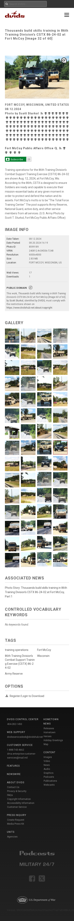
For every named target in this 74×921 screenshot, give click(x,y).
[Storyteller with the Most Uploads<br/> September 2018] (14, 139)
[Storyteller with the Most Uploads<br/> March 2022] (43, 126)
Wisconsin (43, 655)
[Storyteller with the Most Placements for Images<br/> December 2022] (7, 126)
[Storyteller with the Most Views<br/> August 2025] (21, 117)
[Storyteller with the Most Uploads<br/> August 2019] (43, 135)
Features (13, 765)
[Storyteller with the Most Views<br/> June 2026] (46, 113)
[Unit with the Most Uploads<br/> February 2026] (11, 152)
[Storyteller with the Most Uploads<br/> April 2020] (11, 135)
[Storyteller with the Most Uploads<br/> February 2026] (64, 113)
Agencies (12, 836)
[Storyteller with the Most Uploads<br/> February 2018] (39, 139)
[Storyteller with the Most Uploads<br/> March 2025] (39, 117)
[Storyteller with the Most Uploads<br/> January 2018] (43, 139)
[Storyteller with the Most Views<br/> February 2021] (25, 130)
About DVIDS (15, 782)
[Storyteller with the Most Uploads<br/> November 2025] (11, 117)
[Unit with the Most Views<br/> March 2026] (6, 152)
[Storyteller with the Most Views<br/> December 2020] (39, 130)
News (47, 765)
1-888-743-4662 (15, 749)
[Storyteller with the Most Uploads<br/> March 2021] (21, 130)
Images (48, 757)
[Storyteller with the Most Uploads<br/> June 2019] (50, 135)
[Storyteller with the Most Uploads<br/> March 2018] (36, 139)
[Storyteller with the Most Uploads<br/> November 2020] (50, 130)
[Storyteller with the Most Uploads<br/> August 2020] (61, 130)
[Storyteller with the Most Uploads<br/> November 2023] (29, 122)
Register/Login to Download (27, 696)
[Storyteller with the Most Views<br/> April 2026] (53, 113)
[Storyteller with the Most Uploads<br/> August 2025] (25, 117)
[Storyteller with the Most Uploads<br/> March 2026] (60, 113)
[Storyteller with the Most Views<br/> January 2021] (32, 130)
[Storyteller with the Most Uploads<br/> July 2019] (46, 135)
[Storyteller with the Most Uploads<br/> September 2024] (57, 117)
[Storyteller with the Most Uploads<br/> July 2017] (64, 139)
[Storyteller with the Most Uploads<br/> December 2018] (7, 139)
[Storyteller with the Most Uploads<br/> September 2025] (18, 117)
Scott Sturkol (29, 113)
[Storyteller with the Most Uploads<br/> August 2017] (61, 139)
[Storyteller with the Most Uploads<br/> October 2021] (61, 126)
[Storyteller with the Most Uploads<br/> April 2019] (57, 135)
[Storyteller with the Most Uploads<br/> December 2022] (11, 126)
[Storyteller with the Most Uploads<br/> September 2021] (64, 126)
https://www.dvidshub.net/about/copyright (29, 307)
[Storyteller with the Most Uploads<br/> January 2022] (50, 126)
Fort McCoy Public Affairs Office (29, 148)
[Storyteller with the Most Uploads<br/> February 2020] (18, 135)
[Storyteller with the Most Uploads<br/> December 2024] (50, 117)
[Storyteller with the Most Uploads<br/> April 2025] (32, 117)
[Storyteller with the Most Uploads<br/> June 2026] (50, 113)
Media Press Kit (15, 823)
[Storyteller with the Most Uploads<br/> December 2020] (43, 130)
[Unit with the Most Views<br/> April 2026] (65, 148)
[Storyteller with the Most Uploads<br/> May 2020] (7, 135)
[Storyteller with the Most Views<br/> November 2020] (46, 130)
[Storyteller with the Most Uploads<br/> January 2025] (46, 117)
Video (47, 761)
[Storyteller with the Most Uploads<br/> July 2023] (46, 122)
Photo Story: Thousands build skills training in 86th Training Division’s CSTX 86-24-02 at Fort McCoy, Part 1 (36, 592)
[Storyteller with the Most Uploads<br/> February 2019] (64, 135)
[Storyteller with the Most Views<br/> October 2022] (18, 126)
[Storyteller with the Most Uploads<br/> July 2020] (64, 130)
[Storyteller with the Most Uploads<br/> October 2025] (14, 117)
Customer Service (17, 807)
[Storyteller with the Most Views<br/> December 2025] (7, 117)
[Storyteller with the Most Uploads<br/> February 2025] (43, 117)
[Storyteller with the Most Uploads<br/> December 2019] (25, 135)
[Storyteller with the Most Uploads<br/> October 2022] (21, 126)
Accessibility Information (20, 803)
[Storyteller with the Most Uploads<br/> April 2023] (57, 122)
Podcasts (49, 777)
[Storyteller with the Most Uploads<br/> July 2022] (32, 126)
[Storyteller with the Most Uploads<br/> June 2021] (11, 130)
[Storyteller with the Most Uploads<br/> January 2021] (36, 130)
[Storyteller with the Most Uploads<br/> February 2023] (64, 122)
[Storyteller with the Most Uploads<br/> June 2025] (29, 117)
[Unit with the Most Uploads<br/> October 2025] (20, 152)
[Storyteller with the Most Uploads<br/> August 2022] (29, 126)
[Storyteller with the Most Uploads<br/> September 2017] (57, 139)
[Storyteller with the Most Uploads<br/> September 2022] (25, 126)
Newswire (14, 774)
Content (49, 752)
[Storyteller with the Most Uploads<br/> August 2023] (43, 122)
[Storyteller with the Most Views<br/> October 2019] (32, 135)
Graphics (48, 773)
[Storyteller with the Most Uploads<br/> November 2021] (57, 126)
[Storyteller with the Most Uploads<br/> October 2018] (11, 139)
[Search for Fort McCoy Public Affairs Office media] (56, 148)
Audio (47, 769)
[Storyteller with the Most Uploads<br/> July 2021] (7, 130)
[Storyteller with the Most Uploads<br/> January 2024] (21, 122)
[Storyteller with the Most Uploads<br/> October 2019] (36, 135)
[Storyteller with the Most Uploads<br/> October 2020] (53, 130)
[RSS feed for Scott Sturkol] (42, 113)
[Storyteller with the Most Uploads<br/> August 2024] (61, 117)
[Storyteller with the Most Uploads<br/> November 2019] (29, 135)
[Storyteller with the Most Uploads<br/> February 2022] (46, 126)
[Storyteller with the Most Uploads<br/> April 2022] (39, 126)
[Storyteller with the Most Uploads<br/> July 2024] (64, 117)
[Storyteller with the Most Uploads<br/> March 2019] (61, 135)
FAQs (10, 795)
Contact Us (13, 787)
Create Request (15, 819)
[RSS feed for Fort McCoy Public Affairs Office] (60, 148)
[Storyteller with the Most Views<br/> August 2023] (39, 122)
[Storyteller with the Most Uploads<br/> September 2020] (57, 130)
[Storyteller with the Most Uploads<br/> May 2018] (29, 139)
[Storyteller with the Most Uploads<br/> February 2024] (18, 122)
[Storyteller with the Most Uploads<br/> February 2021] (29, 130)
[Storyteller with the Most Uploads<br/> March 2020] (14, 135)
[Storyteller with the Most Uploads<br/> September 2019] (39, 135)
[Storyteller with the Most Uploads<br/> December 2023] (25, 122)
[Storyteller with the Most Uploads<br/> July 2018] (21, 139)
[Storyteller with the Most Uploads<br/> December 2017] (46, 139)
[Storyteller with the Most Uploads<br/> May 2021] (14, 130)
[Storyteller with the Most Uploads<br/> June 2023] (50, 122)
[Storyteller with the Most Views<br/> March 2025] (36, 117)
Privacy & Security (16, 791)
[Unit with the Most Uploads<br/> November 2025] (15, 152)
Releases (49, 728)
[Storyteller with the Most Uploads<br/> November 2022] (14, 126)
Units (10, 832)
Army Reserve (14, 673)
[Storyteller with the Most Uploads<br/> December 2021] (53, 126)
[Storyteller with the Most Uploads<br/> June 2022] (36, 126)
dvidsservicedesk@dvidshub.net (25, 737)
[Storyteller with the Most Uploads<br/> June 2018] (25, 139)
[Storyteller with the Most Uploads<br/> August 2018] (18, 139)
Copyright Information (19, 799)
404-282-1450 (14, 724)
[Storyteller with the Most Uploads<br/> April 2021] (18, 130)
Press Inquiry (16, 815)
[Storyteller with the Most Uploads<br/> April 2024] (11, 122)
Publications (50, 781)
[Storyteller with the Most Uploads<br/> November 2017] (50, 139)
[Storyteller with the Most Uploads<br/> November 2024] (53, 117)
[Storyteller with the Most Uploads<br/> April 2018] (32, 139)
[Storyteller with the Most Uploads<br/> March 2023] (61, 122)
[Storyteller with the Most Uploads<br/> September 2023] (36, 122)
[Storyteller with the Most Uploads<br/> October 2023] (32, 122)
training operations (16, 649)
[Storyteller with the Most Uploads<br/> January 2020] (21, 135)
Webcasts (49, 784)
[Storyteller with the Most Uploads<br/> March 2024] (14, 122)
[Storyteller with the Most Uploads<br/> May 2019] (53, 135)
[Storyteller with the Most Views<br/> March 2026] (57, 113)
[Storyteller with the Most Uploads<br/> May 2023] (53, 122)
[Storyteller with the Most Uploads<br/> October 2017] (53, 139)
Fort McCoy (44, 649)
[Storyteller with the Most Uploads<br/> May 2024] (7, 122)
